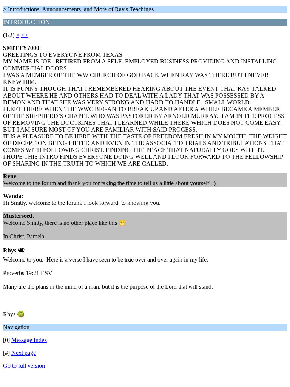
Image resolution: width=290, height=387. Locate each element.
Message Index (29, 340)
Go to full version (24, 365)
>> (24, 35)
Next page (23, 353)
